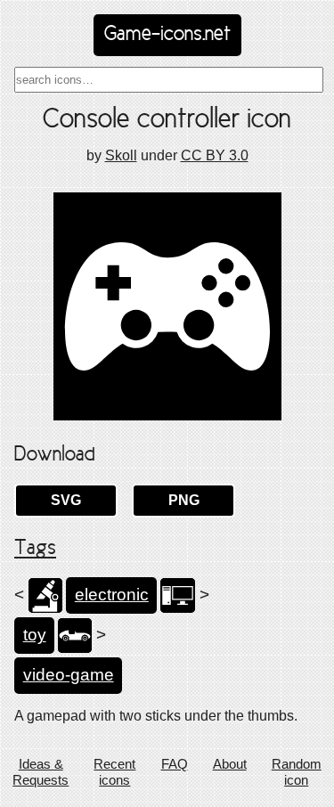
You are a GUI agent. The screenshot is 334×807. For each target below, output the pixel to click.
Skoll (121, 155)
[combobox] (168, 80)
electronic (112, 594)
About (230, 763)
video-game (68, 674)
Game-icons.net (167, 35)
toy (34, 634)
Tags (35, 548)
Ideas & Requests (40, 771)
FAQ (174, 763)
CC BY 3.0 (214, 155)
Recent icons (114, 771)
